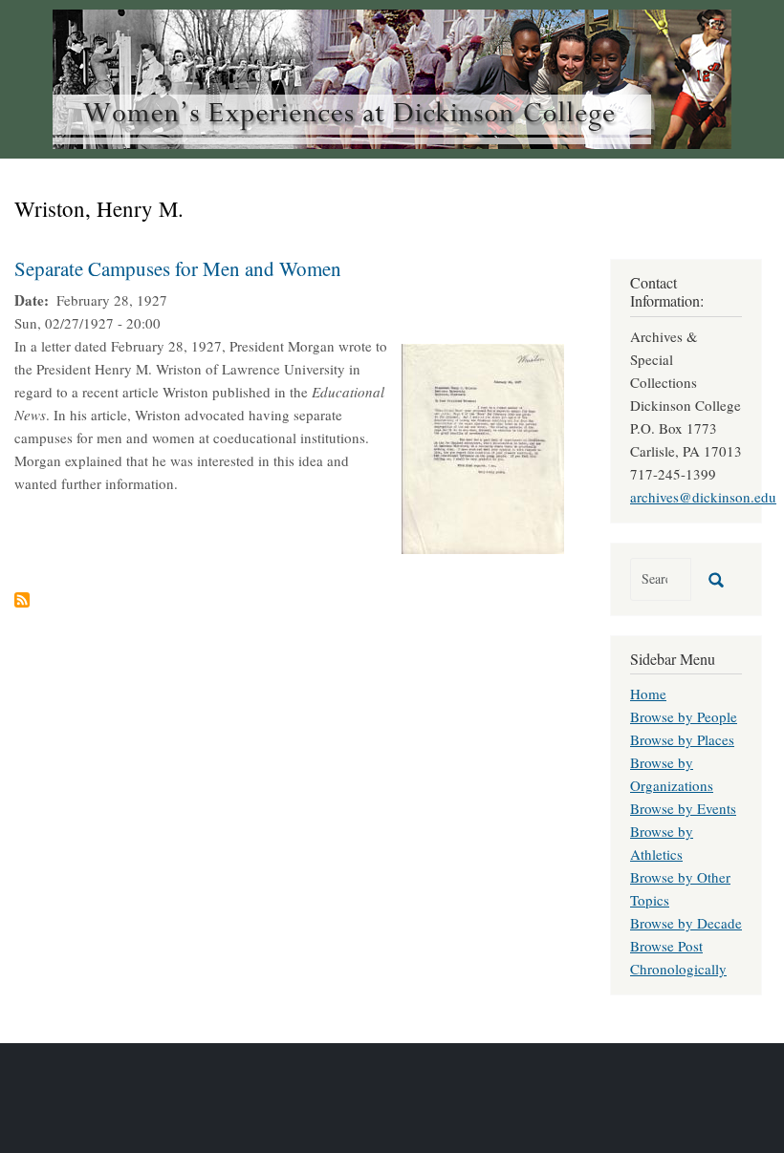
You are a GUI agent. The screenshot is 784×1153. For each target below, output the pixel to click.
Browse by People (683, 716)
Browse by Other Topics (680, 888)
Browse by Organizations (671, 774)
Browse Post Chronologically (678, 957)
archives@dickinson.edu (703, 496)
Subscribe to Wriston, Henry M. (22, 600)
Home (648, 693)
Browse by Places (682, 739)
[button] (483, 446)
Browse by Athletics (661, 843)
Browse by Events (683, 808)
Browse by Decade (686, 922)
